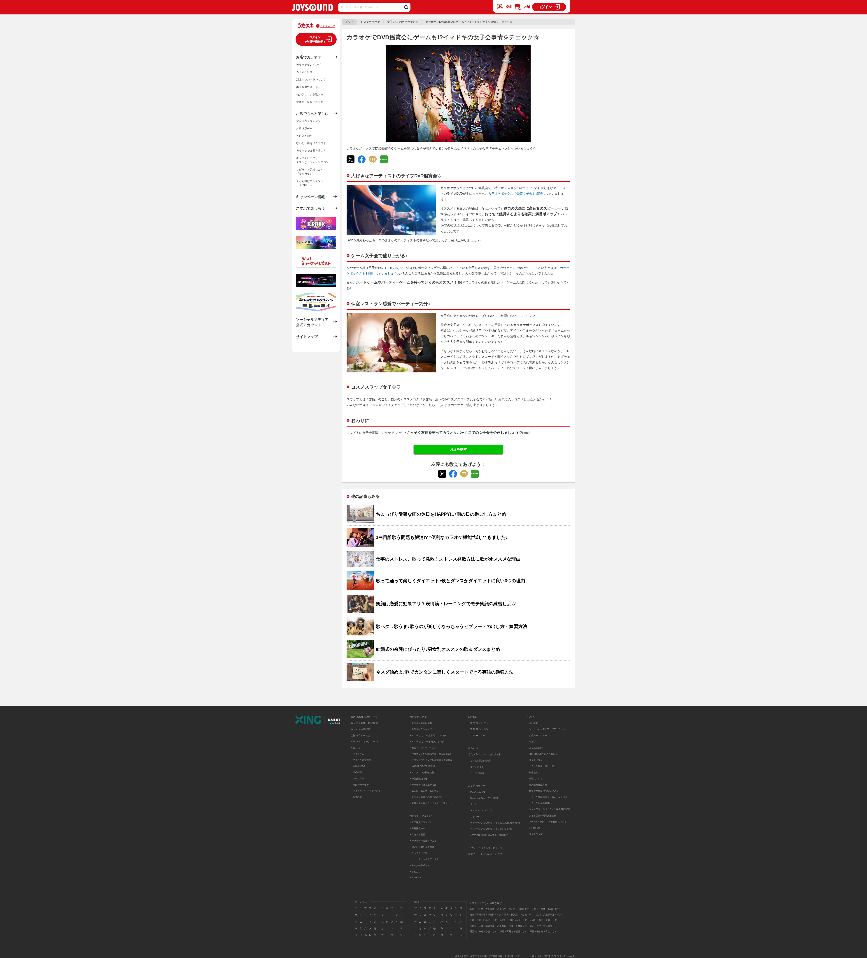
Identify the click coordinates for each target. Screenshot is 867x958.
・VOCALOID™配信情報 (422, 766)
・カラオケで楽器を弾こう (422, 840)
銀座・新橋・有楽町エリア (547, 909)
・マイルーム (357, 754)
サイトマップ (307, 337)
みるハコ (473, 748)
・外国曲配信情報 (418, 778)
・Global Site (534, 827)
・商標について (535, 778)
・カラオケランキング (420, 729)
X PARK (472, 717)
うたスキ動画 (304, 135)
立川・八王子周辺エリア (548, 914)
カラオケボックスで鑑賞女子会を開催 (515, 193)
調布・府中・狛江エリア (542, 926)
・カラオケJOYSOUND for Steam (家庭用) (490, 829)
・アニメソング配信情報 (421, 772)
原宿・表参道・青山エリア (543, 931)
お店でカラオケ (370, 21)
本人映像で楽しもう (308, 87)
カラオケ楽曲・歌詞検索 (364, 723)
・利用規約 (532, 772)
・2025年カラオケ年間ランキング (426, 741)
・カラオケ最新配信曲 (420, 723)
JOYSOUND (312, 8)
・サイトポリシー (536, 760)
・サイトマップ (535, 834)
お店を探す (458, 449)
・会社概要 (532, 723)
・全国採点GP (358, 766)
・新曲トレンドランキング (422, 747)
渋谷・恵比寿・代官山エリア (516, 909)
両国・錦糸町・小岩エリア (483, 931)
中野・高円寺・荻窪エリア (513, 931)
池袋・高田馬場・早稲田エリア (485, 914)
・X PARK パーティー (479, 723)
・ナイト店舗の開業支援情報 (541, 815)
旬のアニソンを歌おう (309, 94)
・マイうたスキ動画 (361, 760)
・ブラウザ (473, 816)
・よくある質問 (535, 747)
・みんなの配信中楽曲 (479, 760)
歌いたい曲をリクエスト (311, 143)
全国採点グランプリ (308, 120)
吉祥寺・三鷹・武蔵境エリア (484, 926)
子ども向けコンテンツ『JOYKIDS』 (309, 183)
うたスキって (327, 26)
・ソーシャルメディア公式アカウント (546, 729)
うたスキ (356, 747)
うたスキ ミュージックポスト (484, 754)
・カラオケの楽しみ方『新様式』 (426, 797)
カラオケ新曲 (304, 72)
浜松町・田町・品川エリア (513, 920)
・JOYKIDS (415, 877)
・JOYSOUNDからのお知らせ (542, 754)
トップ (349, 21)
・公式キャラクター (537, 735)
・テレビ (472, 804)
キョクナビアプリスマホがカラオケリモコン (312, 160)
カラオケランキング (308, 64)
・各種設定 (356, 797)
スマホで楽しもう (310, 208)
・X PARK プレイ (477, 735)
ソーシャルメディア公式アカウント (312, 322)
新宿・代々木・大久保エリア (484, 909)
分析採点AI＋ (304, 128)
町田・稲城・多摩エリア (514, 926)
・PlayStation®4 (476, 792)
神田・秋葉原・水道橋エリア (519, 914)
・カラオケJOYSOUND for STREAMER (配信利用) (494, 823)
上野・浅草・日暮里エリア (483, 920)
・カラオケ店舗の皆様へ (539, 803)
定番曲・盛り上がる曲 (309, 102)
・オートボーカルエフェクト (424, 859)
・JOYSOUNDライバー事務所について (546, 821)
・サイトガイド (476, 767)
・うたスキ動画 (417, 834)
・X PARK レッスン (478, 729)
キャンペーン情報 (310, 197)
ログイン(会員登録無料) (315, 39)
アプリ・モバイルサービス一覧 (485, 848)
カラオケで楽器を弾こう (311, 150)
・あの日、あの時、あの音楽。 (425, 790)
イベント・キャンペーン (364, 741)
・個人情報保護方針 (537, 784)
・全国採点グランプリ (420, 822)
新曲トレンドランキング (311, 79)
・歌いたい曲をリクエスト (422, 847)
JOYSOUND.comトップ (364, 717)
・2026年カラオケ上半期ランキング (427, 735)
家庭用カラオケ (476, 785)
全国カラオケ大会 (361, 735)
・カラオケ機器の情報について (542, 790)
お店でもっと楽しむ (312, 113)
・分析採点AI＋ (417, 828)
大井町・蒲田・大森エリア (543, 920)
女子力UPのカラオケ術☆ (402, 21)
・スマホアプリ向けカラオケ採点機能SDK (548, 809)
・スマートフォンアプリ (480, 810)
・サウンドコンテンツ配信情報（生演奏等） (431, 760)
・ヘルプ (531, 741)
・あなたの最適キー (419, 865)
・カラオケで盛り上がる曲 (422, 784)
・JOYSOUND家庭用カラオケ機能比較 (488, 835)
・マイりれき (357, 778)
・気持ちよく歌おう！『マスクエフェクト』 (431, 803)
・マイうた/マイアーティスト (366, 790)
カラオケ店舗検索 (361, 729)
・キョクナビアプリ (419, 853)
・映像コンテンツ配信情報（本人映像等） (430, 754)
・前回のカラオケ (360, 784)
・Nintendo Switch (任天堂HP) (483, 798)
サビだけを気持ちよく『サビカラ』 (309, 171)
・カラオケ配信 (476, 773)
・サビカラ (415, 871)
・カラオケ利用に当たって (540, 766)
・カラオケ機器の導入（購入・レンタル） (548, 797)
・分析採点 (356, 772)
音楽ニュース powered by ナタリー (487, 854)
